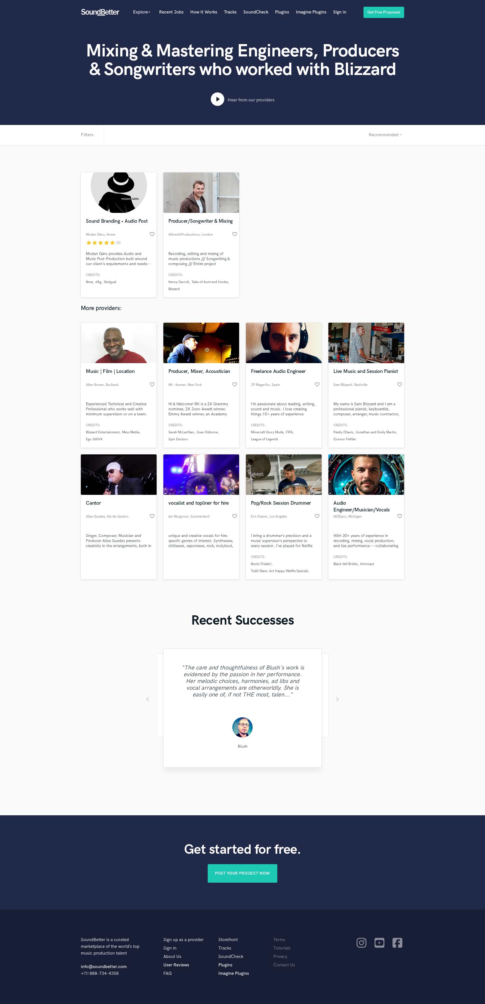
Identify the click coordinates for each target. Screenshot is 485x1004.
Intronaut (367, 564)
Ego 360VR (94, 439)
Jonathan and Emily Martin (376, 432)
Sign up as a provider (183, 939)
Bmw (89, 282)
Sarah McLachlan (181, 432)
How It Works (203, 12)
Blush (243, 746)
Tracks (230, 12)
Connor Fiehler (344, 439)
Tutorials (281, 948)
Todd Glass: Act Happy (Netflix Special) (279, 571)
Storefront (228, 939)
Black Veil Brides (345, 564)
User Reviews (176, 965)
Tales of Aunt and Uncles (209, 282)
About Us (172, 956)
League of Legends (264, 439)
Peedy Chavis (343, 432)
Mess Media (130, 432)
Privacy (280, 956)
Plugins (282, 12)
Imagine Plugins (311, 12)
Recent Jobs (171, 12)
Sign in (339, 12)
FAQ (167, 973)
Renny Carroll (178, 282)
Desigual (110, 282)
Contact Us (284, 965)
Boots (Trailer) (261, 564)
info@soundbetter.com (104, 966)
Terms (279, 939)
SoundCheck (255, 12)
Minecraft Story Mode (267, 432)
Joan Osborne (207, 432)
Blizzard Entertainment (103, 432)
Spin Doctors (178, 439)
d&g (98, 282)
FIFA (289, 432)
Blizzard (174, 289)
